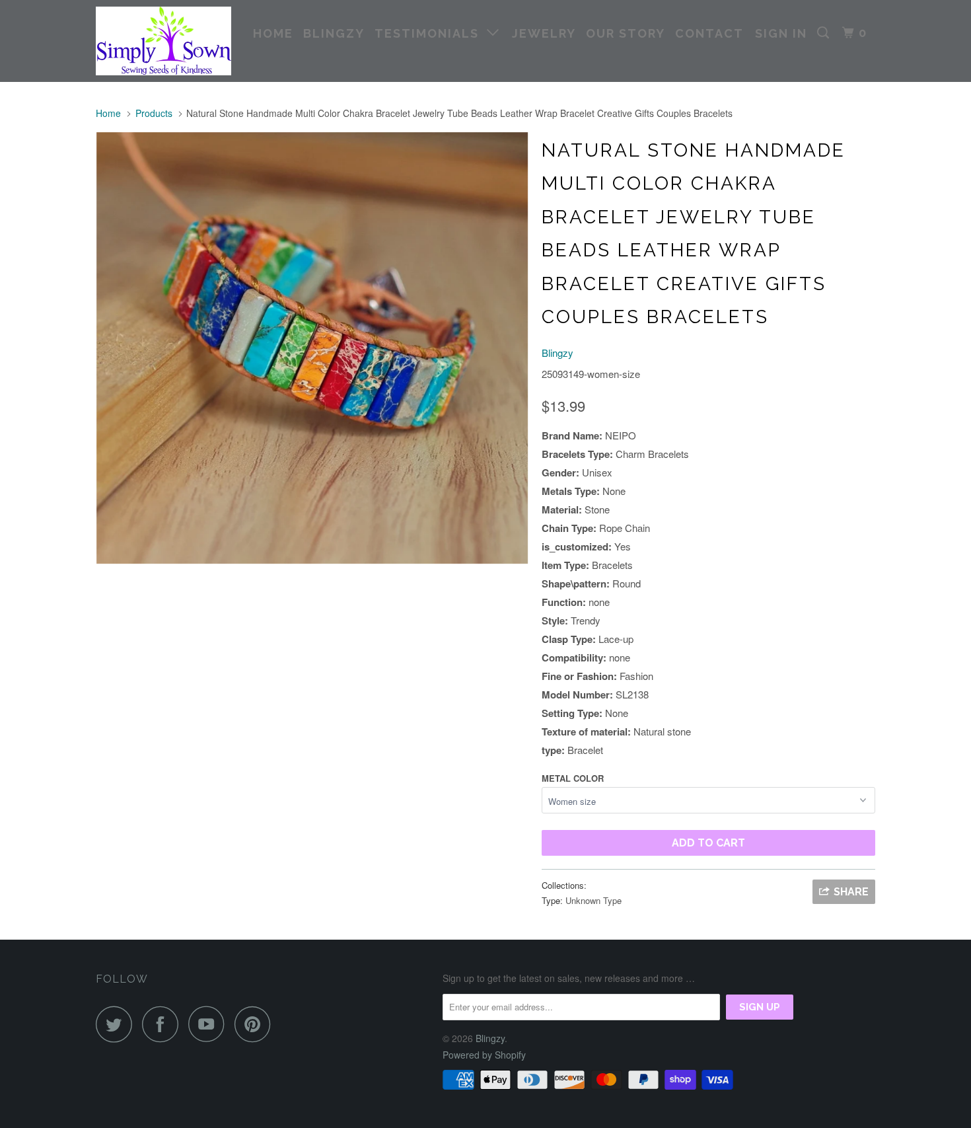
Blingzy (334, 33)
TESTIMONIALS (431, 33)
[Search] (825, 33)
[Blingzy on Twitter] (117, 1024)
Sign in (781, 33)
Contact (709, 33)
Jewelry (544, 33)
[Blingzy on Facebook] (164, 1024)
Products (153, 113)
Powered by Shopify (484, 1054)
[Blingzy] (163, 41)
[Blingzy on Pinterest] (255, 1024)
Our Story (625, 33)
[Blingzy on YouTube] (210, 1024)
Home (273, 33)
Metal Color (573, 778)
